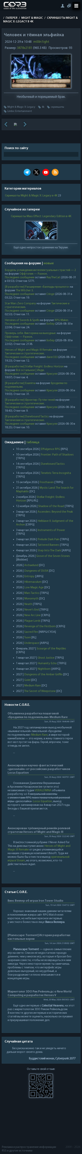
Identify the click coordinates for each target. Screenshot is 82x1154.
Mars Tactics (31, 593)
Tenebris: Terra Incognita (56, 473)
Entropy (29, 576)
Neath (28, 604)
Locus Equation (42, 801)
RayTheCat (53, 277)
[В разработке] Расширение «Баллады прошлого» (37, 286)
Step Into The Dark (49, 550)
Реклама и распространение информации (29, 1147)
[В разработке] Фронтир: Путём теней (30, 399)
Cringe (50, 294)
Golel (27, 680)
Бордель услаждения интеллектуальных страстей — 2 (40, 270)
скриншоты (57, 107)
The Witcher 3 (24, 290)
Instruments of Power (51, 530)
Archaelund (31, 565)
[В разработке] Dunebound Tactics (27, 416)
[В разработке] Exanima (20, 383)
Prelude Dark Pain (48, 539)
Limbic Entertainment (19, 111)
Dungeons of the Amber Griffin (43, 674)
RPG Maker (61, 320)
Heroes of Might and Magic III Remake (28, 349)
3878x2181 (24, 48)
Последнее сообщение (20, 277)
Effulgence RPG (50, 449)
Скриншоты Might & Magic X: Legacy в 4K (31, 195)
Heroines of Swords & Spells (22, 320)
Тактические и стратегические (24, 353)
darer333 (52, 357)
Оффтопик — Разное (33, 273)
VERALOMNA (43, 790)
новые (48, 263)
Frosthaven (46, 482)
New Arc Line (32, 615)
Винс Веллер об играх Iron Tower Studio (35, 900)
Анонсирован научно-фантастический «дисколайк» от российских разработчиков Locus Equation (39, 769)
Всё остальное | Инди (30, 370)
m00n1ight (41, 42)
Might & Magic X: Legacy (21, 107)
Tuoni (27, 637)
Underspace (31, 643)
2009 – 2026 (72, 1147)
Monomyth (31, 598)
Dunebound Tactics (53, 463)
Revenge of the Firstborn (40, 626)
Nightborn (44, 669)
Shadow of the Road (51, 506)
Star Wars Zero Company (20, 303)
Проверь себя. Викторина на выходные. (30, 333)
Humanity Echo (47, 663)
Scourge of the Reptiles (51, 648)
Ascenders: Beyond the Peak (55, 511)
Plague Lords (32, 620)
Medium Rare (32, 685)
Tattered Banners (48, 545)
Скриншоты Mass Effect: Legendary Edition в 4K (41, 216)
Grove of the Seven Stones (53, 556)
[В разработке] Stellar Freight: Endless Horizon (34, 366)
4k (43, 107)
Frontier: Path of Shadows (57, 454)
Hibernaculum (33, 582)
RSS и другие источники (17, 1150)
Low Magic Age (34, 587)
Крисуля (51, 373)
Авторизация (62, 5)
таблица (32, 442)
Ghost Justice (46, 657)
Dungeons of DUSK (36, 570)
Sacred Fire (31, 632)
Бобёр (50, 323)
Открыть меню (76, 6)
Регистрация (69, 5)
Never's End (31, 609)
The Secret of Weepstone (40, 691)
